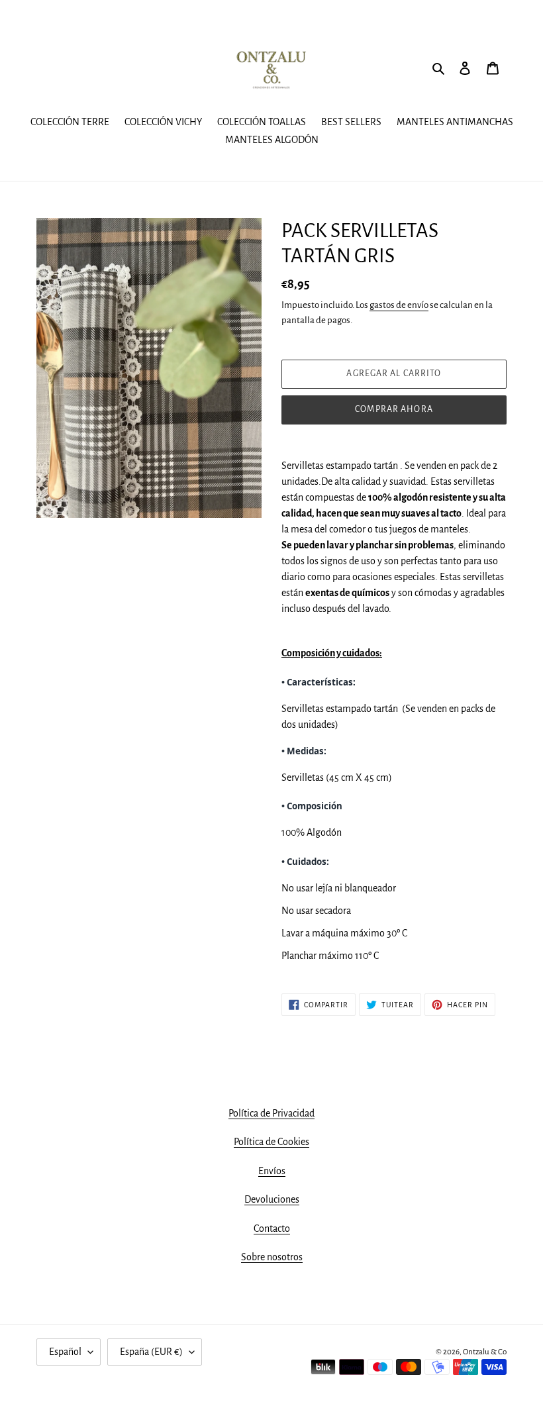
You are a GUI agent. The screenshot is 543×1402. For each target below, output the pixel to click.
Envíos (271, 1171)
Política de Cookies (271, 1141)
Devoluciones (271, 1199)
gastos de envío (399, 305)
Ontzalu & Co (485, 1352)
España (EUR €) (151, 1351)
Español (65, 1351)
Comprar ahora (394, 409)
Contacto (272, 1228)
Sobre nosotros (272, 1257)
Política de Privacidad (271, 1113)
